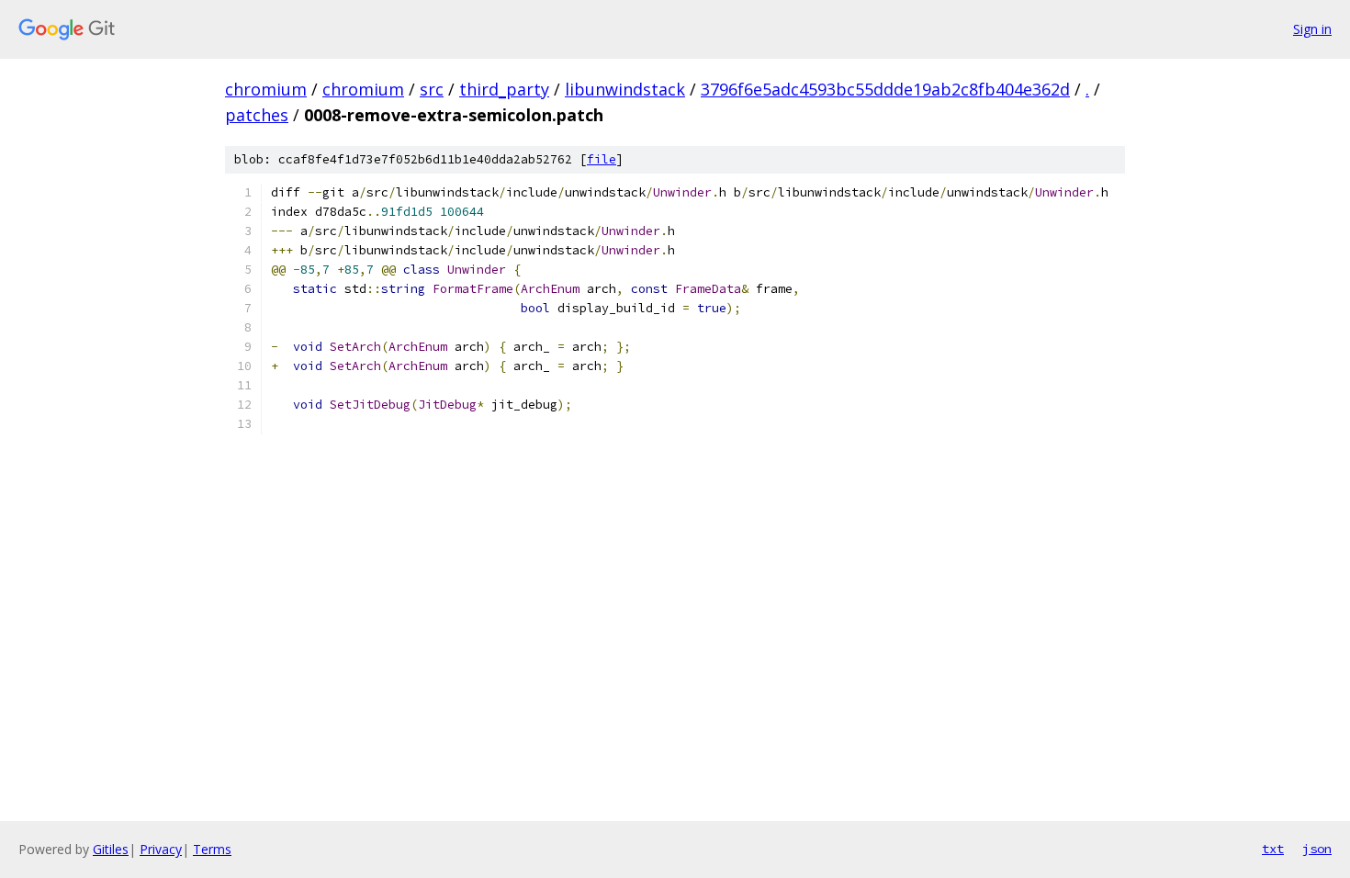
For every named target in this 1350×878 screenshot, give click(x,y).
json (1317, 848)
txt (1273, 848)
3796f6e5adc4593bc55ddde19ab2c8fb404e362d (885, 89)
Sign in (1312, 29)
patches (256, 115)
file (601, 159)
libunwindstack (625, 89)
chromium (266, 89)
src (432, 89)
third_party (504, 89)
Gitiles (111, 849)
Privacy (161, 849)
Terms (212, 849)
